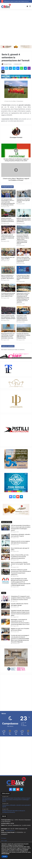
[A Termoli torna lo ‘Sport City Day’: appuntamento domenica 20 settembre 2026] (24, 270)
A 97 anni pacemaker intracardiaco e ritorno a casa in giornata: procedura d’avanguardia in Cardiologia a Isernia (8, 201)
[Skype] (14, 68)
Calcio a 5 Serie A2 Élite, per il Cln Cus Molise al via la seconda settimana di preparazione (20, 556)
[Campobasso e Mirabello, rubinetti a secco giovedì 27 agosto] (24, 194)
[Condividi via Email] (3, 71)
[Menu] (30, 6)
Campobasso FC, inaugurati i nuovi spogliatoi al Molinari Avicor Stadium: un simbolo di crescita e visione (21, 598)
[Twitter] (6, 68)
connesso (9, 349)
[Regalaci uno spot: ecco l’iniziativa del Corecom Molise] (5, 631)
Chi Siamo (3, 838)
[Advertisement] (16, 27)
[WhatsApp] (21, 68)
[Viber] (29, 68)
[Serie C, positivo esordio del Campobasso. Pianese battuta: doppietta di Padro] (8, 310)
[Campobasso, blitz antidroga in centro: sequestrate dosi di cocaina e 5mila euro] (24, 310)
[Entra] (27, 6)
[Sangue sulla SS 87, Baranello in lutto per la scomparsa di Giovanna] (8, 213)
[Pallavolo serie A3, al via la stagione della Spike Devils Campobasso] (24, 213)
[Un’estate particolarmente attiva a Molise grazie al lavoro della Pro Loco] (8, 288)
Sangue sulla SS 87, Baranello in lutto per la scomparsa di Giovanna (7, 220)
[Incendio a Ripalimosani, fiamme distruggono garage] (5, 606)
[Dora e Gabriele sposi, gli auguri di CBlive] (8, 252)
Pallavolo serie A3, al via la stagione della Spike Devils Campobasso (24, 220)
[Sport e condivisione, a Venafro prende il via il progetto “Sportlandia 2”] (8, 270)
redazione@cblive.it (10, 830)
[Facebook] (3, 68)
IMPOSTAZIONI (5, 853)
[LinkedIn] (10, 68)
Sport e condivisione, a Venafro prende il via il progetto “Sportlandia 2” (7, 277)
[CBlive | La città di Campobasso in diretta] (6, 6)
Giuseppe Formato (8, 64)
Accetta (4, 856)
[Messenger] (17, 68)
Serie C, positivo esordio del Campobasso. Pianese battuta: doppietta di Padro (8, 317)
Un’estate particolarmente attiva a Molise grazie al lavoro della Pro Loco (8, 295)
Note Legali (4, 840)
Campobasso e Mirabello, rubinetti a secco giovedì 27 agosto (23, 200)
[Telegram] (25, 68)
